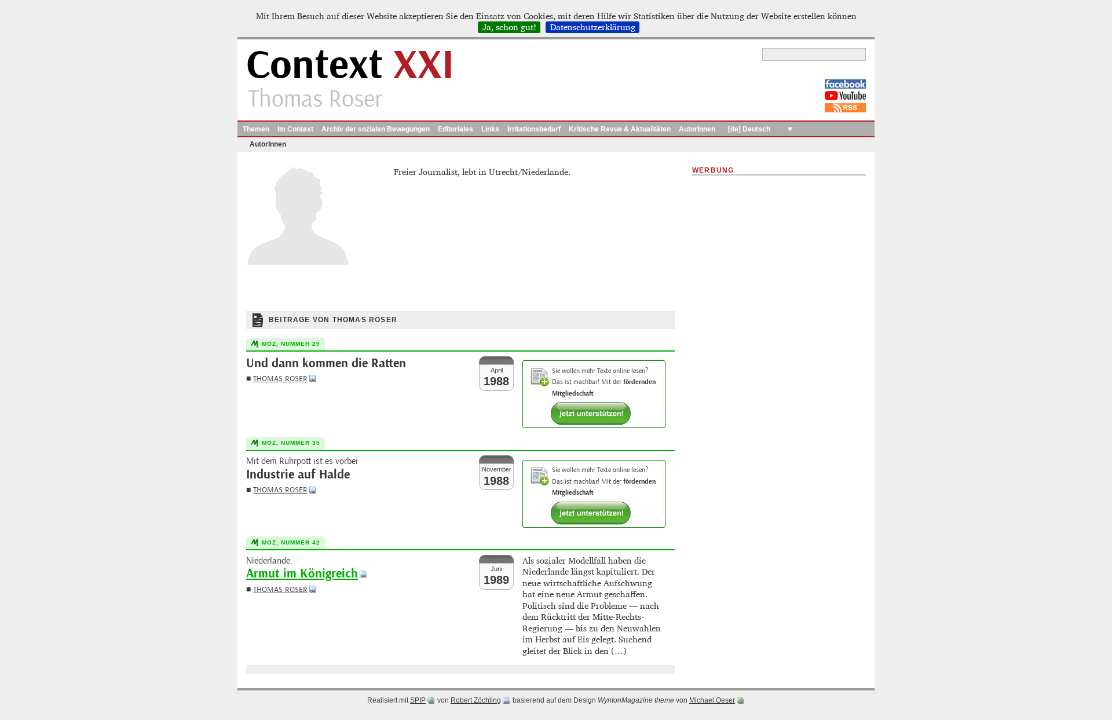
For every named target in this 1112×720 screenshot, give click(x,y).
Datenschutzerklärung (592, 27)
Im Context (295, 129)
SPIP (418, 700)
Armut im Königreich (302, 573)
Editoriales (455, 129)
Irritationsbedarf (534, 129)
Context (350, 65)
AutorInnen (697, 129)
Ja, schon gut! (509, 27)
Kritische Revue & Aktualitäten (620, 129)
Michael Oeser (712, 700)
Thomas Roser (280, 378)
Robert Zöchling (476, 700)
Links (490, 129)
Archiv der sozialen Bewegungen (375, 129)
